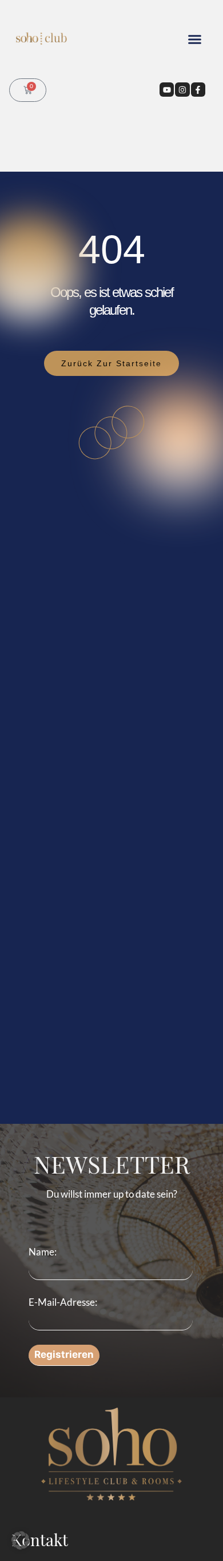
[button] (194, 39)
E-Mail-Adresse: (63, 1302)
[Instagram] (182, 89)
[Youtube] (167, 89)
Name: (43, 1252)
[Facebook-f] (198, 89)
